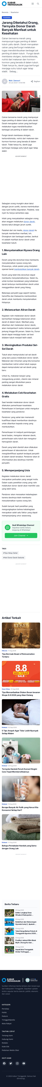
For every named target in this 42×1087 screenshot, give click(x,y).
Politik (4, 1012)
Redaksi (5, 1043)
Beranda (5, 12)
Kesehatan (15, 12)
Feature (5, 1016)
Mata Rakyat (6, 1023)
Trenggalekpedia (8, 1020)
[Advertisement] (21, 178)
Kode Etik (5, 1046)
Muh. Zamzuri (14, 81)
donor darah (29, 221)
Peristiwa (5, 1009)
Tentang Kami (7, 1035)
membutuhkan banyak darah (26, 269)
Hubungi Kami (7, 1039)
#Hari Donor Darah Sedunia (13, 558)
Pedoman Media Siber (10, 1050)
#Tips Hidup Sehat (10, 553)
